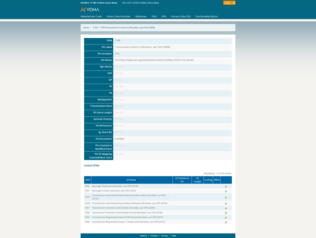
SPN (163, 16)
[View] (226, 186)
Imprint (143, 235)
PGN (154, 16)
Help (174, 235)
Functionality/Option (207, 16)
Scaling (208, 179)
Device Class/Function (118, 16)
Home (86, 27)
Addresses (141, 16)
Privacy (164, 235)
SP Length (197, 180)
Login (227, 2)
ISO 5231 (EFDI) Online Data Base (140, 2)
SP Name (131, 179)
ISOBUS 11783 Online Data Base (99, 2)
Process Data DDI (181, 16)
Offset (217, 179)
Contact (154, 235)
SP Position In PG (182, 180)
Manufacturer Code (91, 16)
